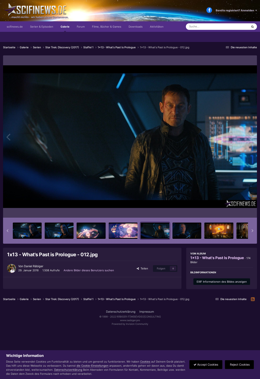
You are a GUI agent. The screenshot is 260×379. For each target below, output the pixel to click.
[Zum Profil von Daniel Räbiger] (11, 268)
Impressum (146, 311)
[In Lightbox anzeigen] (130, 136)
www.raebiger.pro (130, 320)
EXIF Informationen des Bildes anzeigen (222, 281)
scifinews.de (15, 26)
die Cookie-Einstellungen (92, 365)
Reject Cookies (239, 364)
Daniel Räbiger (33, 266)
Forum (81, 26)
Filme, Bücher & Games (106, 26)
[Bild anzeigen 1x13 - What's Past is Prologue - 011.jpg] (123, 231)
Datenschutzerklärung (120, 311)
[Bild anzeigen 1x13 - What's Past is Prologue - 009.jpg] (59, 231)
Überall (238, 26)
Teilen (143, 268)
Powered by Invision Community (130, 323)
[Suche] (252, 26)
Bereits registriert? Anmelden (235, 10)
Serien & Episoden (41, 26)
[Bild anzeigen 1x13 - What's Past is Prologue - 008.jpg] (27, 231)
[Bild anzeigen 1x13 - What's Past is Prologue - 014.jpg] (218, 231)
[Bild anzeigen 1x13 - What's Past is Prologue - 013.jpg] (186, 231)
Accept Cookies (207, 364)
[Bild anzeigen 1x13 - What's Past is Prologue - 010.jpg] (91, 231)
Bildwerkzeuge (238, 210)
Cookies (145, 361)
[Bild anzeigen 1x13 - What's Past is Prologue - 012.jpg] (155, 231)
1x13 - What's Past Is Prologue (217, 258)
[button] (7, 230)
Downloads (136, 26)
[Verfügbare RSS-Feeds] (253, 299)
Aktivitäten (157, 26)
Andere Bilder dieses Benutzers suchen (89, 270)
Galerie (65, 26)
